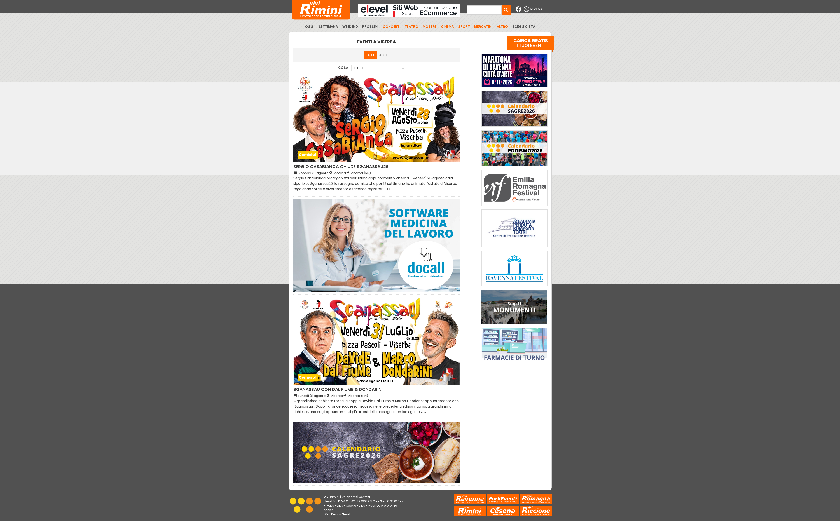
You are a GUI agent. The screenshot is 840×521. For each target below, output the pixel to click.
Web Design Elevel (337, 514)
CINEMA (447, 26)
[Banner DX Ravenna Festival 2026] (514, 287)
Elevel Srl (330, 501)
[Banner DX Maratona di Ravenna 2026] (514, 88)
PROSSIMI (370, 26)
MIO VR (536, 9)
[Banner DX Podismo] (514, 167)
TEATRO (411, 26)
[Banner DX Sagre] (514, 127)
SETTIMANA (328, 26)
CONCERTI (391, 26)
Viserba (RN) (360, 173)
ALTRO (502, 26)
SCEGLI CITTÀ (523, 26)
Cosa (343, 67)
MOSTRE (430, 26)
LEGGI (390, 189)
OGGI (309, 26)
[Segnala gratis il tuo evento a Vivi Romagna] (531, 45)
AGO (383, 55)
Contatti (364, 497)
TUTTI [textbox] (358, 68)
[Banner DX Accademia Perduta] (514, 247)
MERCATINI (483, 26)
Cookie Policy (355, 506)
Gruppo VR (349, 497)
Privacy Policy (333, 506)
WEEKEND (350, 26)
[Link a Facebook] (519, 9)
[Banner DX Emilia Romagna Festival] (514, 206)
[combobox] (378, 68)
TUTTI (371, 55)
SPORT (464, 26)
